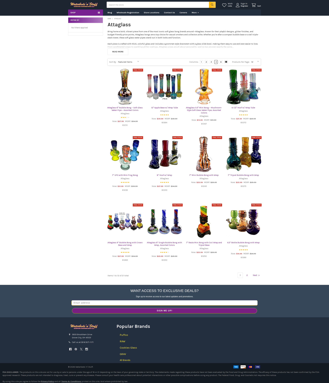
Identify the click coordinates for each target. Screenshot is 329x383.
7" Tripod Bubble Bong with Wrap (243, 175)
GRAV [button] (123, 354)
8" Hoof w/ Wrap (164, 175)
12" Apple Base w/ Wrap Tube (164, 107)
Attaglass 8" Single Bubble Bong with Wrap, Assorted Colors (164, 243)
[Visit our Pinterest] (76, 349)
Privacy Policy (47, 381)
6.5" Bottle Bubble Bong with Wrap (243, 242)
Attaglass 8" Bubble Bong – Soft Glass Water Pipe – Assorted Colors (125, 108)
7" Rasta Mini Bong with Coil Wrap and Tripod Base (204, 243)
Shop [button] (73, 12)
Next (255, 275)
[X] (81, 349)
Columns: (193, 62)
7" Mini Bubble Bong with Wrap (204, 175)
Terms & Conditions (71, 381)
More (194, 12)
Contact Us (169, 12)
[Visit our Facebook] (70, 349)
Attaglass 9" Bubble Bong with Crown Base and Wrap (125, 243)
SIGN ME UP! (164, 311)
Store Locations (151, 12)
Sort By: (112, 62)
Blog (110, 12)
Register (244, 6)
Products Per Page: (241, 62)
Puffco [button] (124, 334)
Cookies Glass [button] (128, 347)
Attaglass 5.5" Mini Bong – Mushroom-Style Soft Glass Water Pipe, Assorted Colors (204, 110)
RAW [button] (122, 341)
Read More (118, 51)
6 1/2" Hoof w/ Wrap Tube (243, 107)
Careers (183, 12)
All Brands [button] (125, 360)
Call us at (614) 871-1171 (83, 342)
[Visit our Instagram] (86, 349)
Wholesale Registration (128, 12)
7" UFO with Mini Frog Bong (125, 175)
